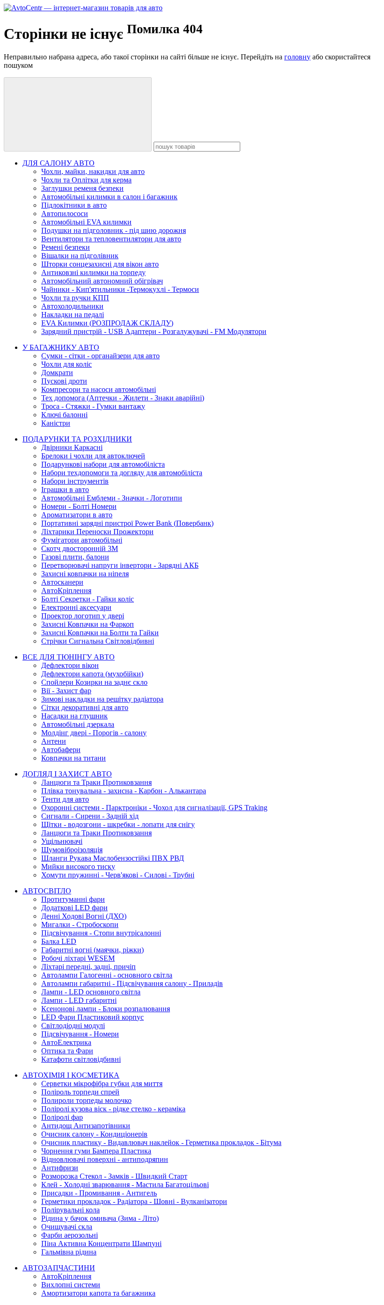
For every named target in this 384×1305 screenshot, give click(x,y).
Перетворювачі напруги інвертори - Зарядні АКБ (120, 565)
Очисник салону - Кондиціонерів (94, 1134)
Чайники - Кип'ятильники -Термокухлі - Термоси (120, 289)
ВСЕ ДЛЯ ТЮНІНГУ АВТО (68, 657)
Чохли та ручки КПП (75, 298)
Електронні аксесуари (76, 607)
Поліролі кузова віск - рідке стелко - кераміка (113, 1109)
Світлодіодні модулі (73, 1026)
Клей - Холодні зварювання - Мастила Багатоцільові (125, 1185)
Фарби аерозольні (69, 1235)
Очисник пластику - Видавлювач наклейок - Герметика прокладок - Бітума (161, 1142)
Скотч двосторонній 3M (79, 548)
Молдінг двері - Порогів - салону (94, 733)
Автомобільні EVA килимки (86, 222)
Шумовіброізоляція (72, 850)
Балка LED (58, 941)
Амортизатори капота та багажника (98, 1293)
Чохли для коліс (66, 364)
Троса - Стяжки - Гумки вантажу (93, 406)
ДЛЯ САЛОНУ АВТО (58, 163)
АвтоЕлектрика (66, 1042)
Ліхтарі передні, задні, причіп (88, 967)
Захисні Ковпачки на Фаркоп (87, 624)
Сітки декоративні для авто (84, 707)
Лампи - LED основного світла (90, 992)
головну (297, 57)
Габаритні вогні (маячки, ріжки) (92, 950)
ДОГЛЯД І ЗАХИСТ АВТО (67, 774)
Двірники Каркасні (72, 447)
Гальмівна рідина (68, 1252)
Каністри (55, 423)
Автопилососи (64, 214)
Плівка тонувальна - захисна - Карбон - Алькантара (123, 791)
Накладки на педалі (72, 315)
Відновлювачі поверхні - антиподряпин (104, 1159)
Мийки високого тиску (78, 866)
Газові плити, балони (75, 557)
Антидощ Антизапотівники (85, 1126)
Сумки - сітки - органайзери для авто (100, 356)
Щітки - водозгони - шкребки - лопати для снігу (118, 824)
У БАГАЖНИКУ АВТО (60, 347)
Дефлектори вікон (70, 665)
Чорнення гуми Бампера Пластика (96, 1151)
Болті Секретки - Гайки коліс (87, 599)
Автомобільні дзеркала (77, 724)
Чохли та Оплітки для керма (86, 180)
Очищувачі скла (66, 1227)
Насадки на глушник (74, 716)
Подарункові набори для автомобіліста (103, 464)
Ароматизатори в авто (76, 515)
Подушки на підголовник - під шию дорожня (113, 230)
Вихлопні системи (70, 1285)
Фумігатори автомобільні (81, 540)
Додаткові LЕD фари (74, 908)
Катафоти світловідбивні (81, 1059)
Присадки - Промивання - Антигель (99, 1193)
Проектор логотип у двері (82, 616)
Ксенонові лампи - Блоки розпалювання (105, 1009)
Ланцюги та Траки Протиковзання (96, 782)
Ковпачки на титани (73, 758)
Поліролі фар (62, 1117)
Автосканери (62, 582)
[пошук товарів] (78, 114)
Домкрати (57, 373)
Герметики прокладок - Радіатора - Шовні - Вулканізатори (134, 1201)
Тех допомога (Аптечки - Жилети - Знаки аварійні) (122, 398)
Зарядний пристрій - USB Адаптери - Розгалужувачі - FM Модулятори (153, 331)
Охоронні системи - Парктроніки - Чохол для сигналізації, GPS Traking (154, 808)
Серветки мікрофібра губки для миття (101, 1084)
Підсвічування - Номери (80, 1034)
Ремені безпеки (65, 247)
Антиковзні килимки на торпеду (93, 272)
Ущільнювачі (61, 841)
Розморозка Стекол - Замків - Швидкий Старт (114, 1176)
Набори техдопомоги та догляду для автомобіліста (121, 473)
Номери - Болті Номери (79, 506)
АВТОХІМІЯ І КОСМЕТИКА (70, 1075)
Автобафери (61, 750)
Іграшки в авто (65, 489)
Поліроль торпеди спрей (80, 1092)
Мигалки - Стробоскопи (79, 924)
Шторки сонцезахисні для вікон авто (100, 264)
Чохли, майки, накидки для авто (93, 171)
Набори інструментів (75, 481)
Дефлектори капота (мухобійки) (92, 674)
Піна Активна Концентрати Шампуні (101, 1243)
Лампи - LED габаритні (79, 1000)
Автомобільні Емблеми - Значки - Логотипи (111, 498)
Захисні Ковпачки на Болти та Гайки (100, 633)
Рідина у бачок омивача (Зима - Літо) (100, 1218)
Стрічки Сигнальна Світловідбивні (97, 641)
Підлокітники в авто (74, 205)
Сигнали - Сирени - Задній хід (90, 816)
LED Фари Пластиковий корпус (92, 1017)
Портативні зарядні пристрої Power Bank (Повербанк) (127, 523)
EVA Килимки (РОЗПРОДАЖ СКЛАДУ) (107, 323)
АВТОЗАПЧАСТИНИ (58, 1268)
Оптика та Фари (67, 1051)
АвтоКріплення (66, 590)
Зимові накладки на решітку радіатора (102, 699)
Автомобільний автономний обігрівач (102, 281)
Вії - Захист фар (66, 691)
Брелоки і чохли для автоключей (93, 456)
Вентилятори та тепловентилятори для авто (111, 239)
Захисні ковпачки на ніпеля (85, 574)
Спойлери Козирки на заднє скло (94, 682)
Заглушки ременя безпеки (82, 188)
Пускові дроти (64, 381)
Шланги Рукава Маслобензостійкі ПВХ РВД (112, 858)
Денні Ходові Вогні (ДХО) (83, 916)
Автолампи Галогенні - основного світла (106, 975)
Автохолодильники (72, 306)
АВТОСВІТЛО (46, 891)
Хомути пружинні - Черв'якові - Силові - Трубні (117, 875)
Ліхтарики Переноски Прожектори (97, 532)
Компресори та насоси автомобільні (98, 389)
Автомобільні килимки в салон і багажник (109, 197)
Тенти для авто (65, 799)
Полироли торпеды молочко (86, 1100)
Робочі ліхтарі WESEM (78, 958)
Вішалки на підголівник (79, 256)
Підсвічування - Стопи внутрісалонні (101, 933)
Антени (53, 741)
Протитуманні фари (73, 899)
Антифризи (59, 1168)
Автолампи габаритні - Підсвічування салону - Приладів (132, 983)
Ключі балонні (64, 415)
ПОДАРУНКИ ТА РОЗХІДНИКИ (77, 439)
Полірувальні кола (70, 1210)
